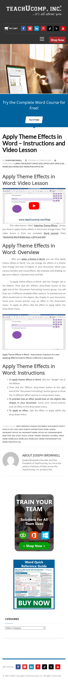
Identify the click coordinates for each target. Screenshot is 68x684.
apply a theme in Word (33, 258)
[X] (56, 28)
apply (18, 426)
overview (52, 432)
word (5, 439)
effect (62, 426)
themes (37, 436)
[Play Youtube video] (34, 206)
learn (46, 429)
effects (5, 429)
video (61, 436)
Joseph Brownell (13, 160)
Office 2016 (37, 163)
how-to (26, 429)
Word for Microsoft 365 (50, 439)
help (21, 429)
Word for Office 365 (34, 167)
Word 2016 (7, 167)
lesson (53, 429)
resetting (6, 436)
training (46, 436)
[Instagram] (30, 28)
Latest (17, 163)
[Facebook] (23, 28)
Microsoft (26, 163)
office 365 (42, 432)
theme (31, 436)
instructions (37, 429)
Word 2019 (18, 167)
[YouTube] (63, 28)
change (33, 426)
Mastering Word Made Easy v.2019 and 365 (24, 236)
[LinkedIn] (36, 28)
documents (53, 426)
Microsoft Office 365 (12, 432)
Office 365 (59, 163)
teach (24, 436)
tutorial (54, 436)
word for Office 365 (11, 442)
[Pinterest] (43, 28)
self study (16, 436)
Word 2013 (13, 439)
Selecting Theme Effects (45, 225)
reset (59, 432)
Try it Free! (34, 119)
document (42, 426)
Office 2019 (48, 163)
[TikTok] (49, 28)
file (11, 429)
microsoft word (29, 432)
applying (25, 426)
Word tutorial (51, 233)
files (16, 429)
